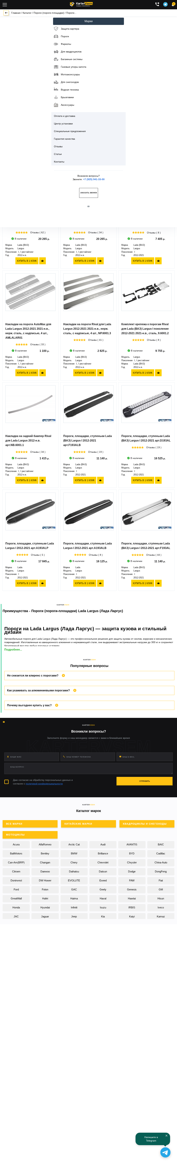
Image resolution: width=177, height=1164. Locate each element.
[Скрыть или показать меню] (5, 4)
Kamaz (161, 916)
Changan (45, 862)
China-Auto (161, 862)
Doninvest (16, 880)
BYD (131, 853)
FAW (131, 880)
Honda (16, 907)
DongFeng (161, 871)
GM (161, 889)
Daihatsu (74, 871)
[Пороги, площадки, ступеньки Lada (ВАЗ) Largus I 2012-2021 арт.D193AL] (146, 408)
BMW (74, 853)
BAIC (161, 844)
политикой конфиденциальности (44, 783)
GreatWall (16, 898)
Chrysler (132, 862)
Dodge (132, 871)
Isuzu (103, 907)
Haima (74, 898)
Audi (102, 844)
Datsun (103, 871)
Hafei (45, 898)
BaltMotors (16, 853)
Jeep (74, 916)
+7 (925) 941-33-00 (94, 179)
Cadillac (160, 853)
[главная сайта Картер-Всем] (81, 3)
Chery (74, 862)
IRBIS (131, 907)
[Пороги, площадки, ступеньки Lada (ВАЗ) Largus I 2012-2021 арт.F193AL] (146, 516)
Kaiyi (132, 916)
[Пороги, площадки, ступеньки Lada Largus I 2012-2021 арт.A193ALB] (88, 516)
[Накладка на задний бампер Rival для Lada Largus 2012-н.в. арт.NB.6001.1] (30, 408)
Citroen (16, 871)
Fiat (161, 880)
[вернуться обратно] (6, 12)
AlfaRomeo (45, 844)
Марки (89, 21)
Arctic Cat (74, 844)
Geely (103, 889)
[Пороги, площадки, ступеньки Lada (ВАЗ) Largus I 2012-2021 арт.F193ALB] (88, 408)
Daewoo (45, 871)
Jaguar (45, 916)
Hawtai (132, 898)
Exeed (103, 880)
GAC (74, 889)
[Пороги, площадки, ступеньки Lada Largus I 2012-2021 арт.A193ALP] (30, 516)
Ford (16, 889)
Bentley (45, 853)
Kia (103, 916)
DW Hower (45, 880)
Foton (45, 889)
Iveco (161, 907)
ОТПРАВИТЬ (144, 781)
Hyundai (45, 907)
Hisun (160, 898)
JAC (16, 916)
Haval (103, 898)
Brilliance (103, 853)
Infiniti (74, 907)
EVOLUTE (74, 880)
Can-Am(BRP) (16, 862)
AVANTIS (132, 844)
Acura (16, 844)
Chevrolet (102, 862)
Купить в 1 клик (27, 261)
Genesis (132, 889)
